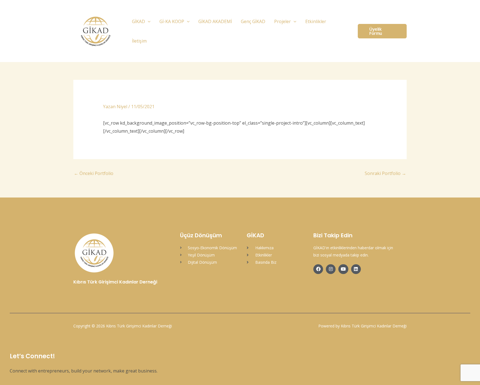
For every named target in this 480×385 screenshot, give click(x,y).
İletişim (139, 41)
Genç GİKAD (253, 21)
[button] (148, 21)
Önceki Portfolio (93, 173)
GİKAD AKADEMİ (215, 21)
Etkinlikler (315, 21)
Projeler (282, 21)
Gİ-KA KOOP (171, 21)
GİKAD (138, 21)
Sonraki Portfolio (385, 173)
